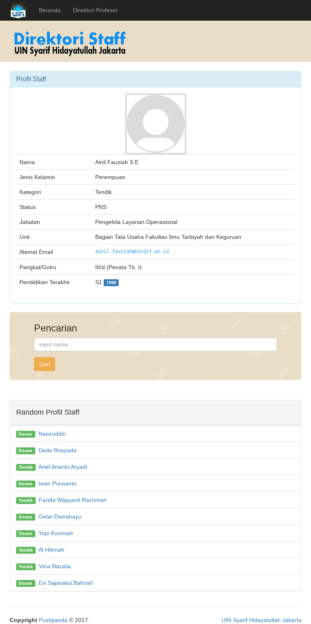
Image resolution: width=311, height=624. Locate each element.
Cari (44, 364)
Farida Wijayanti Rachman (73, 500)
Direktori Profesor (95, 10)
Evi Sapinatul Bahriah (65, 583)
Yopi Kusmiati (55, 533)
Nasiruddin (52, 433)
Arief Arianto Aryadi (62, 467)
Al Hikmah (51, 549)
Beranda (50, 10)
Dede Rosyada (57, 450)
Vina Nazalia (55, 566)
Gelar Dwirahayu (59, 516)
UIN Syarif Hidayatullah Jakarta (261, 620)
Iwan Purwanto (57, 483)
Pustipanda (53, 620)
